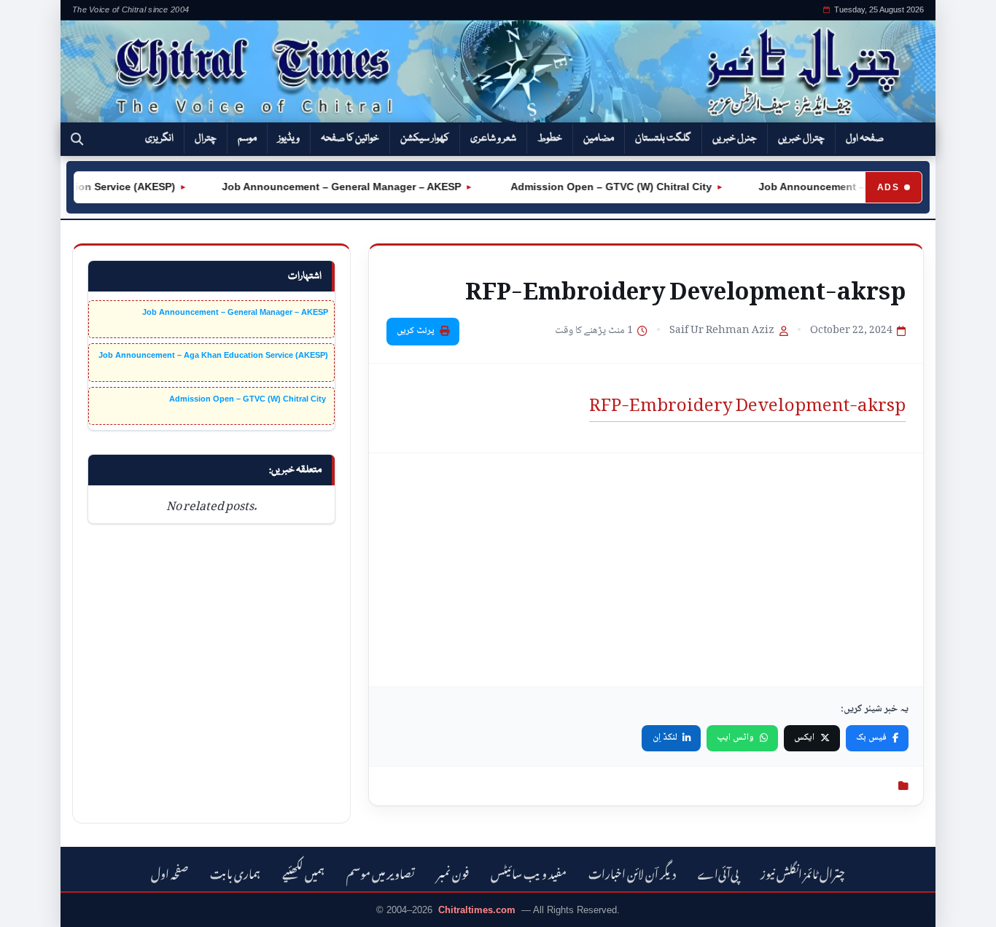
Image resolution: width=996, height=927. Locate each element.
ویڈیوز (289, 138)
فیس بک (871, 738)
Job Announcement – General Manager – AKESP (332, 186)
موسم (247, 138)
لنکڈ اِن (665, 738)
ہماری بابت (235, 871)
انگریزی (159, 138)
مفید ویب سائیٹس (529, 871)
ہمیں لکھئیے (303, 871)
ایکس (804, 738)
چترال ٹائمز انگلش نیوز (802, 871)
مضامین (598, 138)
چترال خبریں (801, 138)
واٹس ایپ (735, 738)
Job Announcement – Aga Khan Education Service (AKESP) (213, 355)
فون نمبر (453, 871)
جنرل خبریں (734, 138)
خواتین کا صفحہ (350, 138)
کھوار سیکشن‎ (424, 138)
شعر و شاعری (493, 138)
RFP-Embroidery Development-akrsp (747, 399)
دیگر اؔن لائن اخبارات (632, 871)
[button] (77, 139)
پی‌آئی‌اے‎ (718, 871)
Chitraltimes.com (476, 909)
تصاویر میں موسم (380, 871)
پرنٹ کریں (416, 331)
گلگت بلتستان (663, 138)
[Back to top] (32, 906)
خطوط (549, 138)
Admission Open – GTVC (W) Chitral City (601, 186)
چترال (206, 138)
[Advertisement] (646, 570)
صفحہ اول (865, 138)
